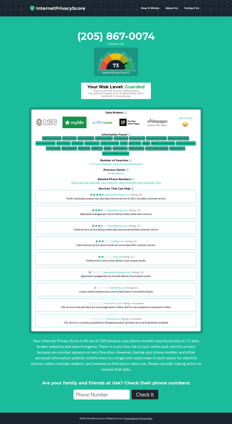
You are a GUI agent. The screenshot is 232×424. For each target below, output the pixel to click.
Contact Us (191, 8)
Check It (145, 394)
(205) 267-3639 (116, 182)
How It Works (150, 8)
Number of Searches (116, 160)
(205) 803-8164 (134, 182)
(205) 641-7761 (152, 182)
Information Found (116, 134)
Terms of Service (132, 418)
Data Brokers (116, 112)
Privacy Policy (146, 418)
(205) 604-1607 (98, 182)
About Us (172, 8)
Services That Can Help (116, 188)
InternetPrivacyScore (60, 8)
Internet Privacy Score (116, 72)
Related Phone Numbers (116, 179)
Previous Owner (116, 169)
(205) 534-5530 (79, 182)
